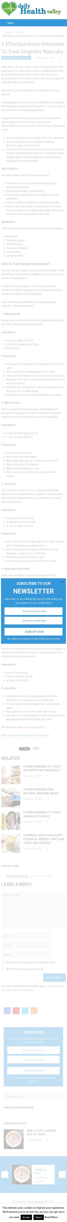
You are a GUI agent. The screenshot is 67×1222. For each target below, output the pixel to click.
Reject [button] (39, 1217)
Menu (11, 22)
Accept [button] (26, 1217)
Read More (51, 1217)
